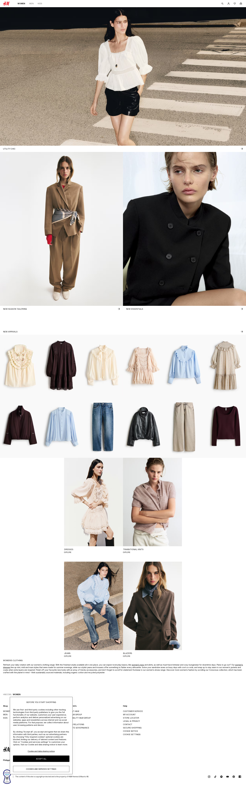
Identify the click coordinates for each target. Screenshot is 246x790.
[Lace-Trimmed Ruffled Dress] (143, 365)
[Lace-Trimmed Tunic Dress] (61, 365)
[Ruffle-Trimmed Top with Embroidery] (20, 365)
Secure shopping (132, 728)
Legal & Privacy (131, 721)
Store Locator (131, 718)
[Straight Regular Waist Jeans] (102, 427)
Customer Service (133, 711)
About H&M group (72, 714)
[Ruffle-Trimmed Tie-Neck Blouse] (102, 365)
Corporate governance (76, 728)
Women (21, 3)
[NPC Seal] (7, 776)
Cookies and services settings (41, 769)
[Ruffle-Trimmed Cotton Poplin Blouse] (184, 365)
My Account (129, 714)
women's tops (138, 665)
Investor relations (73, 724)
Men (31, 3)
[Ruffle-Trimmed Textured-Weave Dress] (225, 365)
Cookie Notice (130, 731)
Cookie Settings (132, 734)
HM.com (7, 694)
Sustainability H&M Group (77, 718)
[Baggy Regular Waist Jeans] (184, 427)
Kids (40, 3)
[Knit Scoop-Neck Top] (225, 427)
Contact (127, 724)
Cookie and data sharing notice (41, 751)
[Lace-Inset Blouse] (61, 427)
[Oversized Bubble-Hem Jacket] (20, 427)
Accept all (41, 759)
